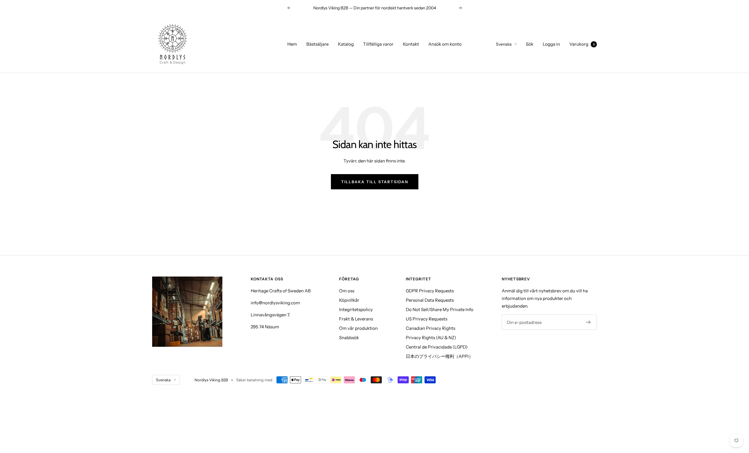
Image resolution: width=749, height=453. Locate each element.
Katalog (346, 44)
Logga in (551, 44)
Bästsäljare (317, 44)
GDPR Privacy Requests (430, 291)
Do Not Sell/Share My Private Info (439, 309)
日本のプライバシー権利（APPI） (439, 356)
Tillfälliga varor (378, 44)
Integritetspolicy (356, 309)
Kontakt (411, 44)
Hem (292, 44)
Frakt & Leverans (356, 319)
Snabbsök (349, 337)
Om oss (346, 291)
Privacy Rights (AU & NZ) (431, 337)
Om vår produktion (358, 328)
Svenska (503, 44)
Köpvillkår (349, 300)
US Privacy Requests (426, 319)
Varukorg (582, 44)
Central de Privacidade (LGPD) (437, 347)
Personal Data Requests (430, 300)
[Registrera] (588, 322)
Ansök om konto (445, 44)
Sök (529, 44)
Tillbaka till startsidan (374, 181)
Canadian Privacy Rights (430, 328)
